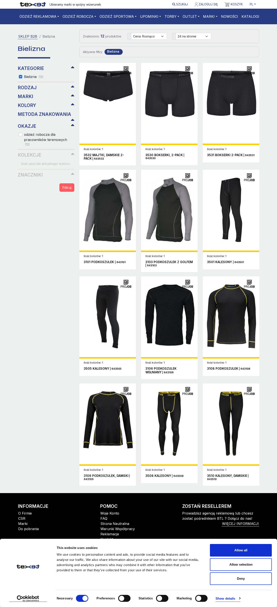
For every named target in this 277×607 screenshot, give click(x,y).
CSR (21, 518)
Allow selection (241, 564)
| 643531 (230, 155)
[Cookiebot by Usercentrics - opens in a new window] (28, 598)
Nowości (229, 16)
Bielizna (33, 76)
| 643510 (228, 477)
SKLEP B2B (27, 36)
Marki (209, 16)
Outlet (190, 16)
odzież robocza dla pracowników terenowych (45, 139)
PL (251, 4)
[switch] (124, 598)
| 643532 (104, 157)
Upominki (149, 16)
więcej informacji (240, 523)
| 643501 (225, 262)
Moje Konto (109, 513)
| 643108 (228, 368)
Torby (170, 16)
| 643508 (164, 476)
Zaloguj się (208, 4)
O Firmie (25, 513)
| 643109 (107, 477)
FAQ (103, 518)
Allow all (240, 550)
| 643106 (161, 370)
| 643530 (164, 157)
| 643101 (105, 262)
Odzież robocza (78, 16)
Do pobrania (28, 529)
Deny (241, 578)
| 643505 (102, 368)
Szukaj (181, 4)
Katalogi (250, 16)
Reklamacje (109, 534)
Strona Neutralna (114, 523)
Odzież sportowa (117, 16)
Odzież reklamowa (37, 16)
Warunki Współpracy (117, 529)
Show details (225, 598)
